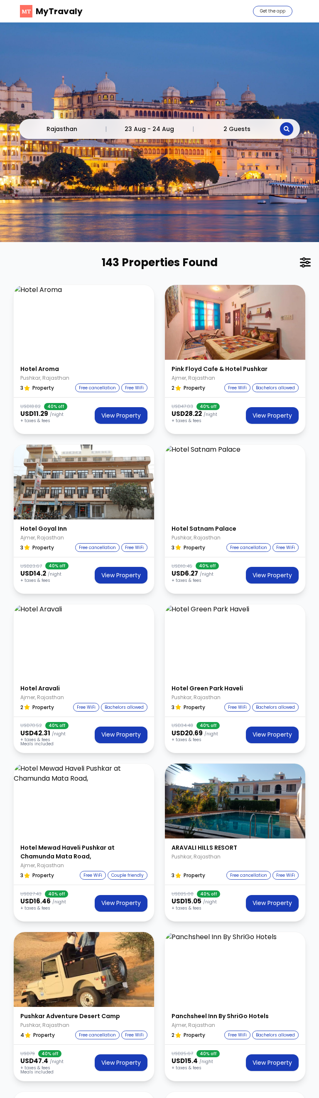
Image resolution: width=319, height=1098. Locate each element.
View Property (121, 415)
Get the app (272, 11)
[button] (84, 322)
